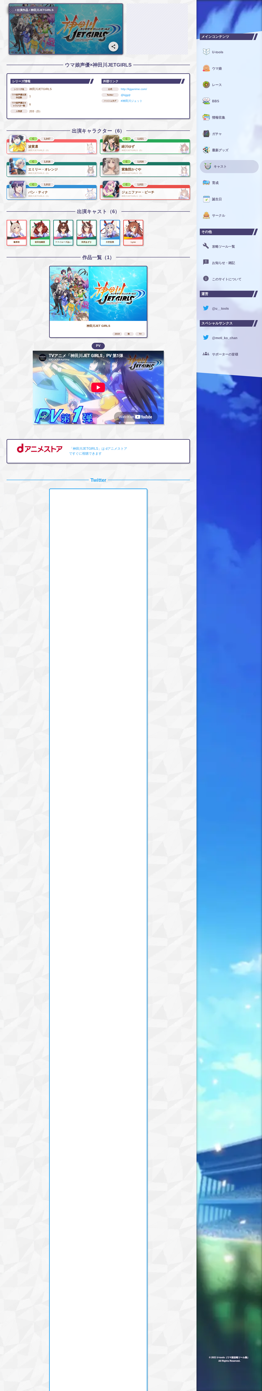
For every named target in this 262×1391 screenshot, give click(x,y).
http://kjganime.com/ (134, 89)
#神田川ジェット (131, 100)
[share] (113, 46)
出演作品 (22, 10)
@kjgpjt (125, 95)
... (13, 10)
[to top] (185, 1381)
